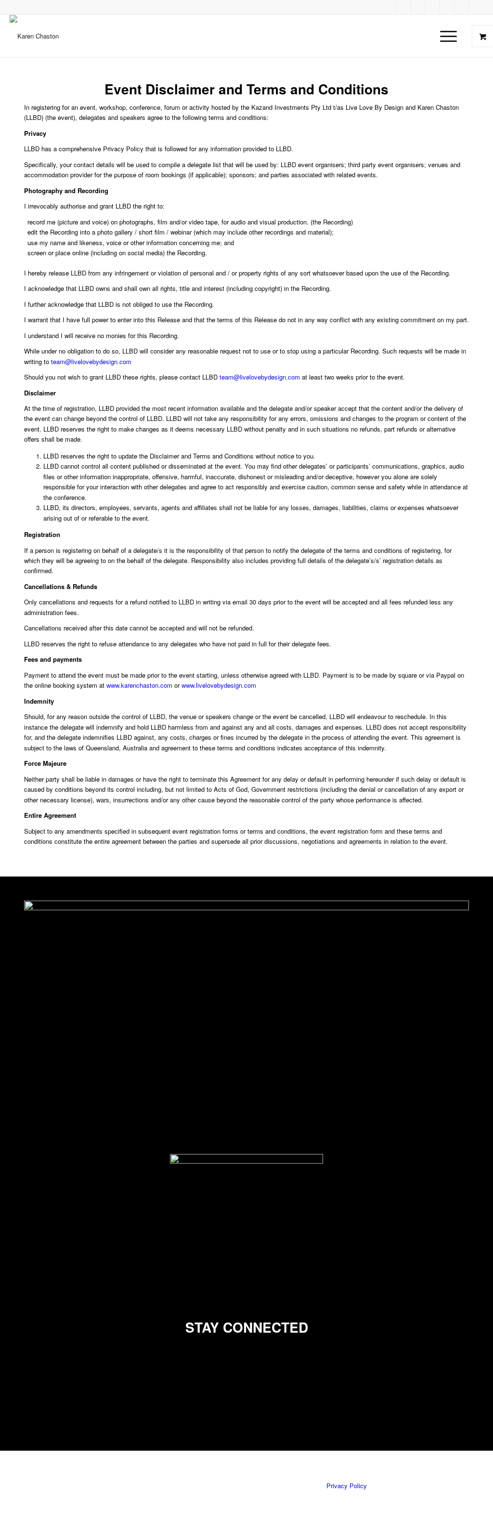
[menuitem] (451, 36)
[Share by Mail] (29, 1400)
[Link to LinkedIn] (433, 7)
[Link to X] (447, 7)
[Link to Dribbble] (389, 7)
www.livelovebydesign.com (219, 685)
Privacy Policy (346, 1485)
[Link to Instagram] (476, 7)
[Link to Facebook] (404, 7)
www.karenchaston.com (139, 685)
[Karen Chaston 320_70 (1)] (34, 36)
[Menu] (445, 36)
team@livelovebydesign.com (91, 361)
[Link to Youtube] (461, 7)
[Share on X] (29, 1378)
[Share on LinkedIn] (29, 1389)
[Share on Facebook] (29, 1368)
